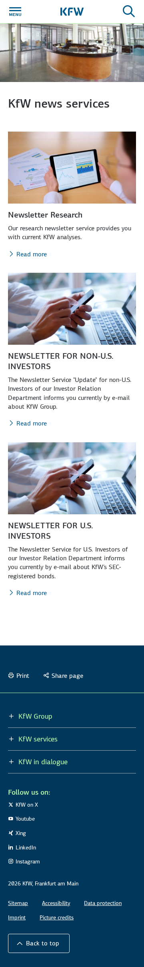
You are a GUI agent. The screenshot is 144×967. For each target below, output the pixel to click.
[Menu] (15, 11)
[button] (39, 943)
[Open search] (129, 11)
